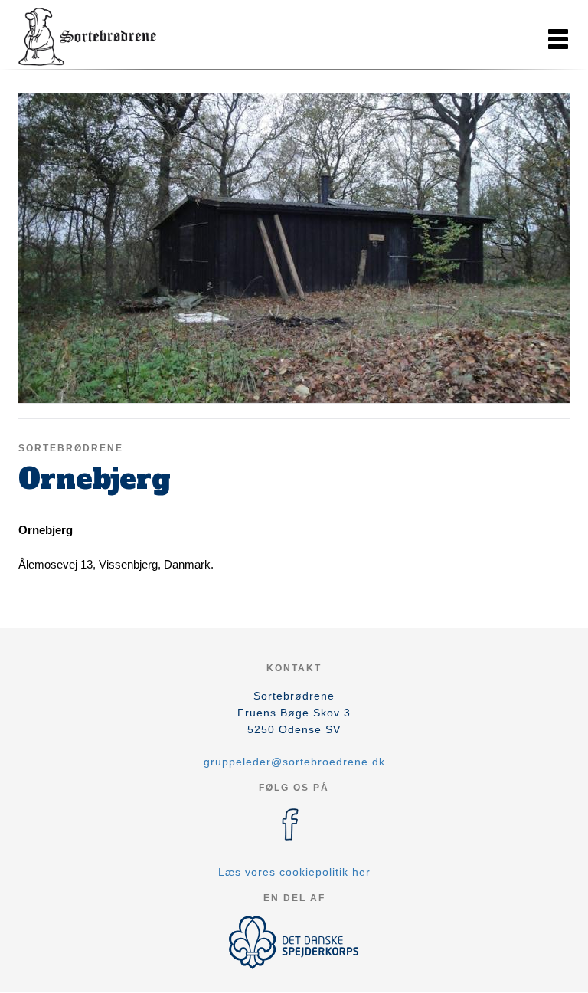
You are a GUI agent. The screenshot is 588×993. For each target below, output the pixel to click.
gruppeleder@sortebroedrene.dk (294, 761)
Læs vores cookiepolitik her (294, 872)
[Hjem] (87, 37)
